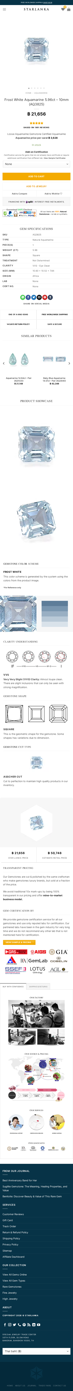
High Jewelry (10, 1298)
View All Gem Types (14, 1280)
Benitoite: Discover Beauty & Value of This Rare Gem (32, 1196)
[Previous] (4, 363)
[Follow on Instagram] (9, 1325)
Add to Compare (19, 193)
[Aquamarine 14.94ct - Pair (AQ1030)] (19, 359)
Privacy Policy (10, 1244)
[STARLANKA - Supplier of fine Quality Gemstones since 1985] (36, 9)
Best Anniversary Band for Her (20, 1180)
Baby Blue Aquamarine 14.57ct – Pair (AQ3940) (54, 379)
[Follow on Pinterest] (24, 1325)
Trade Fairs (45, 1385)
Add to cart (36, 176)
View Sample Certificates (55, 158)
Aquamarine (41, 93)
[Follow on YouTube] (38, 1325)
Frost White (12, 571)
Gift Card (8, 1220)
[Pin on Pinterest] (44, 297)
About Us (20, 1385)
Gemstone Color (15, 563)
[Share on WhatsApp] (22, 297)
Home (28, 93)
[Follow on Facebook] (5, 1325)
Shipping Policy (11, 1238)
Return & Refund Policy (15, 1232)
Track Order (9, 1226)
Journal (31, 1385)
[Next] (69, 363)
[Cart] (68, 9)
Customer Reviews (13, 1214)
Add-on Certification (36, 152)
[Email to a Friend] (39, 297)
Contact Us (59, 1385)
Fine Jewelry (10, 1292)
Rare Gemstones (12, 1286)
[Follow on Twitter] (14, 1325)
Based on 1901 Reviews (36, 127)
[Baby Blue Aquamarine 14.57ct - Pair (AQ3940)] (54, 359)
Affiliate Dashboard (13, 1256)
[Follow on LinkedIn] (33, 1325)
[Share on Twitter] (33, 297)
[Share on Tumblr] (50, 297)
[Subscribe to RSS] (29, 1325)
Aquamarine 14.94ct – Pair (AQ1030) (19, 379)
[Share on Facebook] (28, 297)
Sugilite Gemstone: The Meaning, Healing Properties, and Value (35, 1188)
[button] (3, 49)
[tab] (13, 986)
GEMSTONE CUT (13, 746)
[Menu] (4, 9)
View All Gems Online (15, 1274)
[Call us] (19, 1325)
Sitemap (7, 1250)
